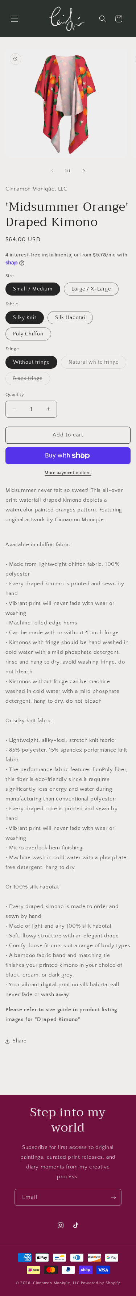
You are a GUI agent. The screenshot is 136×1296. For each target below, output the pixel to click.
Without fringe (31, 362)
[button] (14, 19)
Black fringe (31, 380)
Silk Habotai (70, 318)
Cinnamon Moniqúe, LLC (56, 1283)
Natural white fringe (97, 364)
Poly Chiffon (28, 334)
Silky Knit (24, 318)
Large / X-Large (91, 289)
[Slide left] (52, 171)
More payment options (68, 473)
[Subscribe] (113, 1197)
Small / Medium (33, 289)
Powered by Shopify (100, 1283)
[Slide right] (84, 171)
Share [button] (19, 1041)
